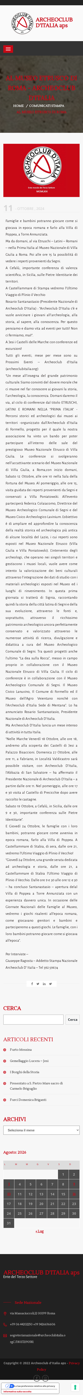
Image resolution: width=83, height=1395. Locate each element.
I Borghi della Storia (24, 1072)
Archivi (14, 1119)
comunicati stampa (46, 106)
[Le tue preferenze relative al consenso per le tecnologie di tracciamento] (75, 1387)
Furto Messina (21, 1050)
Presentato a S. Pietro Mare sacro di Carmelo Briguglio (36, 1086)
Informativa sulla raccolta (17, 1391)
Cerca (12, 1008)
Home (18, 106)
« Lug (40, 1231)
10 (9, 1194)
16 (74, 1194)
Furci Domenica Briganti (28, 1100)
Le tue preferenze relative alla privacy (34, 1386)
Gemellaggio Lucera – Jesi (29, 1061)
